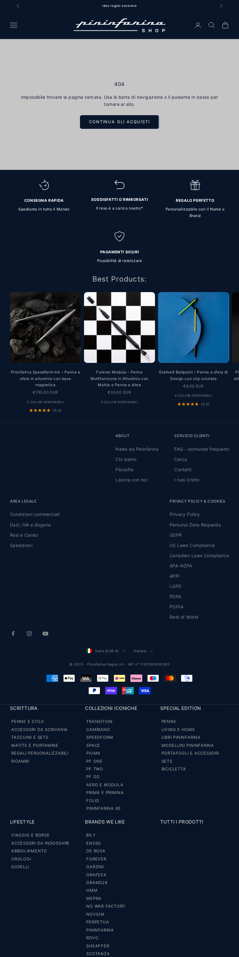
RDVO (92, 937)
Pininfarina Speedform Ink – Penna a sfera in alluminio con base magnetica (45, 378)
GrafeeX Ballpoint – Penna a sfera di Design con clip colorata (193, 375)
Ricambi (20, 761)
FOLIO (92, 800)
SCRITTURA (24, 708)
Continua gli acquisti (119, 121)
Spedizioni (21, 545)
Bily (91, 835)
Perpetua (97, 921)
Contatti (182, 469)
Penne (169, 721)
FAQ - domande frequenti (201, 449)
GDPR (176, 535)
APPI (175, 576)
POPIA (176, 606)
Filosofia (124, 469)
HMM (91, 890)
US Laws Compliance (192, 545)
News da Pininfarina (136, 449)
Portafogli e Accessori (190, 753)
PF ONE (94, 761)
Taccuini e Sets (30, 737)
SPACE (93, 745)
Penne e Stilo (27, 721)
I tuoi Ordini (186, 479)
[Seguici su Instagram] (29, 633)
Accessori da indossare (40, 843)
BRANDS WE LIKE (105, 822)
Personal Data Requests (195, 524)
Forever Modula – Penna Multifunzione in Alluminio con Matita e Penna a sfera (119, 378)
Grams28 (96, 882)
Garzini (95, 866)
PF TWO (94, 768)
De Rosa (95, 850)
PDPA (175, 596)
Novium (95, 914)
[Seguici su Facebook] (13, 633)
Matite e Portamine (35, 745)
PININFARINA (100, 930)
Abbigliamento (29, 850)
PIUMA (93, 753)
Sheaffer (97, 945)
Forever (96, 858)
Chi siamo (125, 459)
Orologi (21, 858)
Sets (167, 761)
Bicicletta (174, 768)
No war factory (106, 906)
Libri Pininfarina (181, 737)
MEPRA (93, 898)
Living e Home (178, 729)
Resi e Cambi (24, 535)
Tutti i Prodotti (182, 822)
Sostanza (98, 953)
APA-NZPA (181, 565)
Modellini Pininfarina (188, 745)
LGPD (176, 586)
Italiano (140, 651)
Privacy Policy (185, 514)
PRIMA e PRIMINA (105, 792)
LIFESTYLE (22, 822)
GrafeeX (96, 874)
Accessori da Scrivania (39, 729)
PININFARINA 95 (103, 808)
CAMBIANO (98, 729)
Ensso (93, 843)
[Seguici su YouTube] (45, 633)
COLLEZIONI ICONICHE (111, 708)
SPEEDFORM (99, 737)
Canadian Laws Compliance (199, 555)
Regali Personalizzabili (39, 753)
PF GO (93, 776)
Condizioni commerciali (34, 514)
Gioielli (20, 866)
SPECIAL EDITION (180, 708)
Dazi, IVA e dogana (30, 524)
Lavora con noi (131, 479)
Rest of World (184, 617)
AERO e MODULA (104, 784)
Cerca (180, 459)
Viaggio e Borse (30, 835)
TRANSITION (99, 721)
